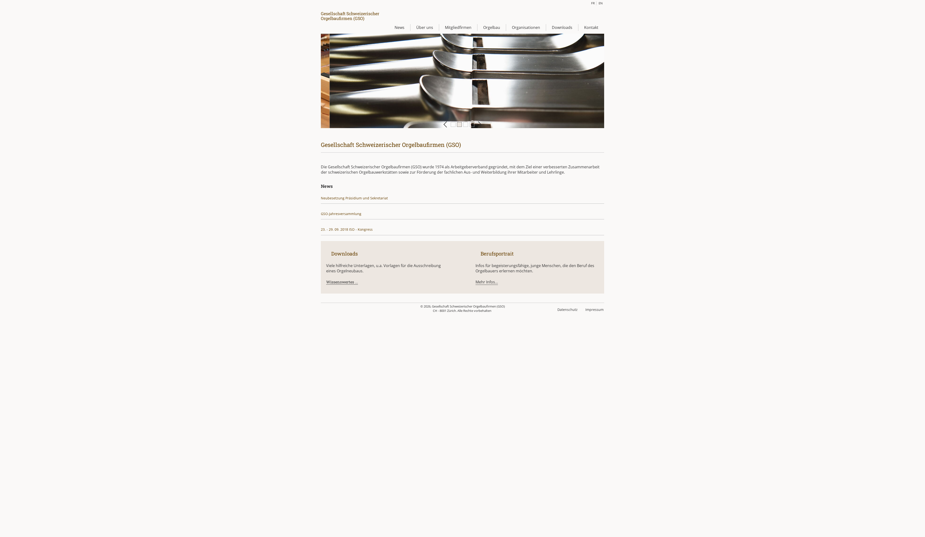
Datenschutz (567, 309)
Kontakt (591, 27)
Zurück (446, 124)
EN (601, 3)
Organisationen (526, 27)
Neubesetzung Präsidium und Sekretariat (354, 198)
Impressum (594, 309)
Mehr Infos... (487, 282)
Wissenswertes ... (342, 281)
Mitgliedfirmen (458, 27)
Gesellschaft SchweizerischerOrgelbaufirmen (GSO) (350, 16)
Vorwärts (478, 124)
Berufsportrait (496, 253)
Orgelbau (491, 27)
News (399, 27)
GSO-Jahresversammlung (341, 213)
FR (593, 3)
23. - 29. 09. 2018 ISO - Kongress (347, 229)
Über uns (424, 27)
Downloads (562, 27)
